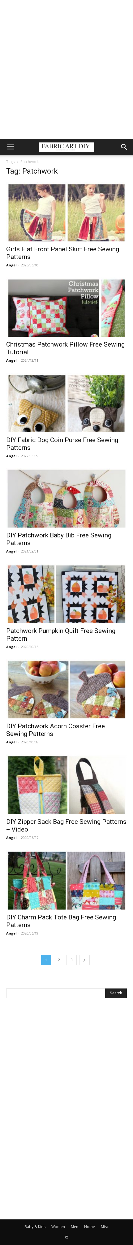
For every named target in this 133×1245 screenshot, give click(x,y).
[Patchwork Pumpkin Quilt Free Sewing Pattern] (66, 593)
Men (74, 1226)
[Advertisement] (66, 69)
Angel (11, 265)
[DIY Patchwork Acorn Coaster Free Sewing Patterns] (66, 689)
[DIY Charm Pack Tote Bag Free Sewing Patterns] (66, 880)
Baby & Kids (34, 1226)
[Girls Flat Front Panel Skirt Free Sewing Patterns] (66, 211)
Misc (105, 1226)
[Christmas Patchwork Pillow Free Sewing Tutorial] (66, 307)
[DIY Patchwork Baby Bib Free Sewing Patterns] (66, 498)
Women (58, 1226)
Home (89, 1226)
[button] (10, 147)
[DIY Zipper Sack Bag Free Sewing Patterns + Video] (66, 784)
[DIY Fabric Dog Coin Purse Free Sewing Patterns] (66, 402)
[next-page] (84, 960)
